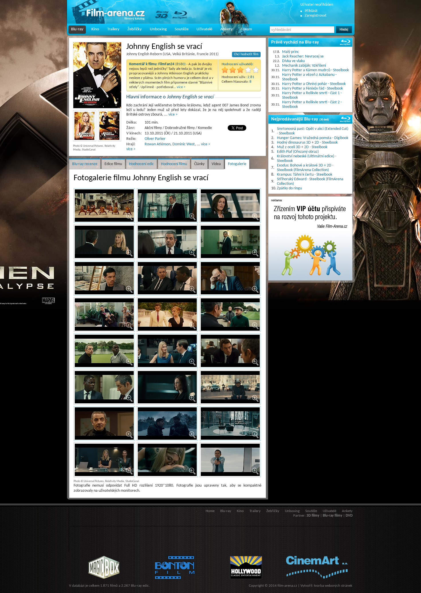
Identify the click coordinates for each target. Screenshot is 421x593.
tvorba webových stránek (333, 586)
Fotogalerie (237, 164)
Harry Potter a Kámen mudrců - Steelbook (315, 70)
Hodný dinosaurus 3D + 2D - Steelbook (307, 142)
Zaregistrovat (315, 15)
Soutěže (181, 29)
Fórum (246, 29)
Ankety (226, 29)
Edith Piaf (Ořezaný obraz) (298, 152)
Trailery (113, 29)
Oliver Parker (155, 139)
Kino (95, 29)
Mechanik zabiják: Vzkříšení (304, 66)
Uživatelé (204, 29)
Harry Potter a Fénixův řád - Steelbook (312, 88)
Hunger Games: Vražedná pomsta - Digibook (312, 138)
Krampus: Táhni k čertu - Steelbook (304, 174)
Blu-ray (77, 29)
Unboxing (158, 29)
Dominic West (183, 144)
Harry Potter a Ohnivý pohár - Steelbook (314, 84)
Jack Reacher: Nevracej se (303, 56)
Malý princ (290, 52)
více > (181, 87)
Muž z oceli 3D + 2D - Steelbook (302, 147)
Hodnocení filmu (174, 164)
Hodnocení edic (141, 164)
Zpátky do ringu (289, 188)
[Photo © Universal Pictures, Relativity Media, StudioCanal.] (97, 75)
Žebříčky (134, 29)
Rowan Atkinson (157, 144)
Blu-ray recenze (84, 164)
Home (210, 511)
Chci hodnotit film (246, 54)
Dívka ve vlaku (293, 61)
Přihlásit (311, 11)
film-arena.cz (287, 586)
